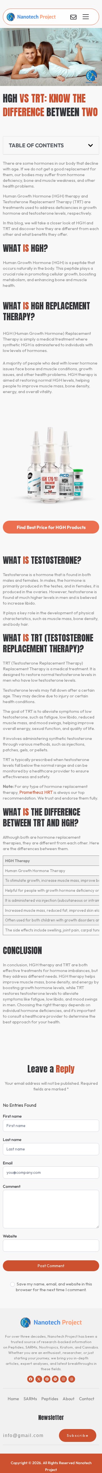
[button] (90, 145)
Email (7, 1163)
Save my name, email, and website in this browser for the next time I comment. (54, 1286)
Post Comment (51, 1265)
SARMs (30, 1398)
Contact (86, 1398)
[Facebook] (30, 1379)
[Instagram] (63, 1379)
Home (13, 1398)
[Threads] (71, 1379)
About (69, 1398)
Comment (11, 1186)
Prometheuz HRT (36, 792)
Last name (12, 1140)
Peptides (49, 1398)
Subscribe (78, 1435)
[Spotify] (55, 1379)
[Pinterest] (47, 1379)
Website (10, 1236)
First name (12, 1116)
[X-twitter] (38, 1379)
